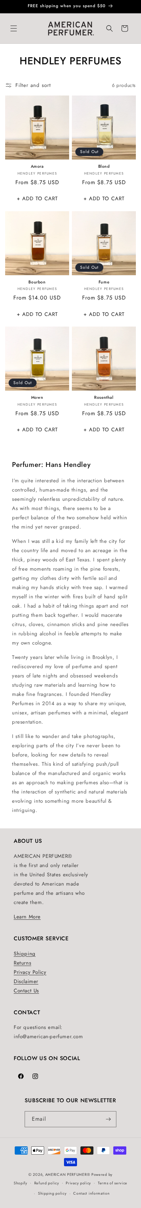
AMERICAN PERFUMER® (67, 1174)
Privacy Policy (30, 972)
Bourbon (37, 282)
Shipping (25, 953)
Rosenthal (103, 397)
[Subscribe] (108, 1119)
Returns (22, 963)
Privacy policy (78, 1183)
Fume (104, 282)
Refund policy (46, 1183)
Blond (104, 166)
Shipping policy (52, 1193)
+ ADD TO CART (37, 198)
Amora (37, 166)
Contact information (91, 1193)
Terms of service (112, 1183)
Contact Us (26, 990)
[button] (13, 28)
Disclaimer (26, 981)
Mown (37, 397)
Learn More (27, 916)
